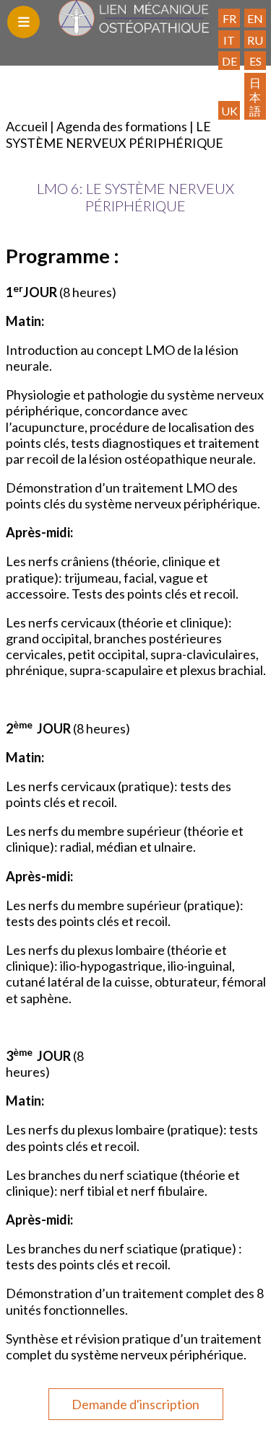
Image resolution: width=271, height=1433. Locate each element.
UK (229, 111)
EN (255, 18)
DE (229, 61)
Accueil (27, 126)
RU (255, 40)
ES (255, 61)
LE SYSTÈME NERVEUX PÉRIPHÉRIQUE (114, 134)
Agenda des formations (121, 126)
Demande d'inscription (135, 1404)
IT (229, 40)
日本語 (255, 97)
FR (229, 18)
